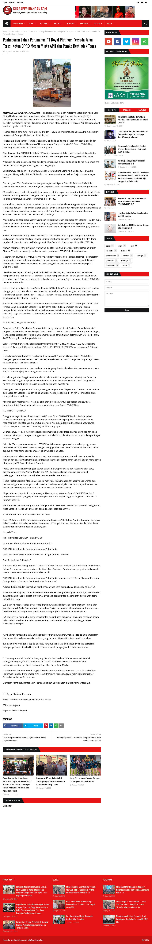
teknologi (125, 260)
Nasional (125, 250)
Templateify (14, 940)
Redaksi (12, 2)
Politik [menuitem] (57, 23)
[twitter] (146, 2)
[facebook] (141, 2)
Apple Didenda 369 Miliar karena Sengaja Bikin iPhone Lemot (133, 226)
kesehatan (111, 250)
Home (5, 2)
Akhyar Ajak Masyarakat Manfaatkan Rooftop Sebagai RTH (131, 162)
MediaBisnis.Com (37, 940)
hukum (121, 245)
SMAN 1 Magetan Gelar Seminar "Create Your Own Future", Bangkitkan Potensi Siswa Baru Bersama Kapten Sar (81, 889)
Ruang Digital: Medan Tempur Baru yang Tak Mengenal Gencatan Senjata (85, 780)
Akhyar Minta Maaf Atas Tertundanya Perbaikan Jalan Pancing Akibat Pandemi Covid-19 (133, 119)
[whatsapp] (144, 41)
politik (110, 245)
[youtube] (138, 2)
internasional (112, 265)
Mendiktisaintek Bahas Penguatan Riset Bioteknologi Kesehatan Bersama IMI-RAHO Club (132, 919)
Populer (112, 110)
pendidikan (111, 260)
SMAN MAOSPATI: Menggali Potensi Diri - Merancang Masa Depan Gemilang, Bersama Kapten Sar (132, 889)
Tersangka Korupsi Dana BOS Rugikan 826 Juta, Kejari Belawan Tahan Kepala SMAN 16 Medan (132, 149)
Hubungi (20, 2)
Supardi (8, 51)
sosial (133, 245)
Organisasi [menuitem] (18, 23)
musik (126, 265)
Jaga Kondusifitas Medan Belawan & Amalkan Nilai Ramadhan (79, 918)
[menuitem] (7, 23)
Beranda (6, 31)
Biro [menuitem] (31, 23)
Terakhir (127, 110)
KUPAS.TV (145, 940)
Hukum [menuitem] (70, 23)
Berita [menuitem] (97, 23)
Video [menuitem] (109, 23)
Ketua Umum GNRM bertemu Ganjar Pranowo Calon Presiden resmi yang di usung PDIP (80, 904)
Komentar (141, 110)
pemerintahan (112, 255)
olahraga (141, 255)
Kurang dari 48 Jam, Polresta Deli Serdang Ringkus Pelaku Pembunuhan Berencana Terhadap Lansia (50, 781)
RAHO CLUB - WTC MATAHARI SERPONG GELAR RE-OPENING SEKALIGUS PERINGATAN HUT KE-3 (132, 201)
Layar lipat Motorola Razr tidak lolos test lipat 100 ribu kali (133, 215)
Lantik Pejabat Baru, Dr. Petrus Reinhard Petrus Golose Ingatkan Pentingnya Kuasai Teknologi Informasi (133, 134)
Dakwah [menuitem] (44, 23)
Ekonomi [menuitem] (84, 23)
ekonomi (127, 255)
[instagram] (135, 41)
